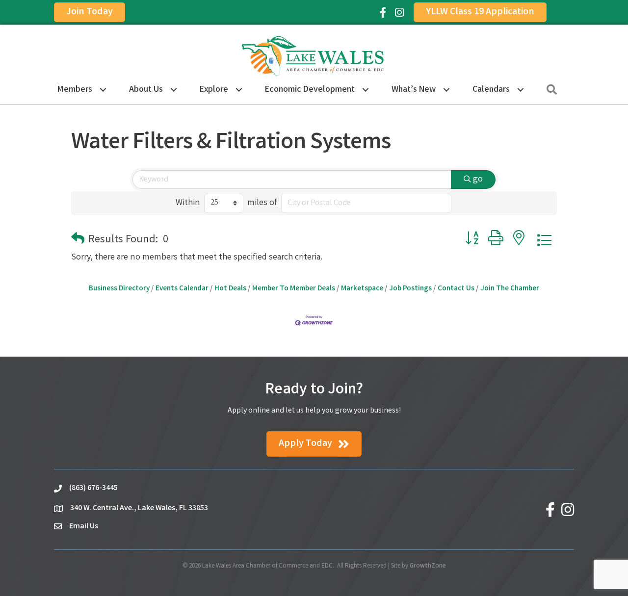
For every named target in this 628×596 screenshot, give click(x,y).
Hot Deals (230, 289)
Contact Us (456, 289)
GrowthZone (428, 566)
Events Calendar (182, 289)
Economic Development (310, 89)
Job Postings (410, 289)
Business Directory (119, 289)
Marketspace (362, 289)
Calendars (491, 89)
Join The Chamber (509, 289)
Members (74, 89)
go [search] (478, 179)
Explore (214, 89)
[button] (77, 241)
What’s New (414, 89)
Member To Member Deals (293, 289)
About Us (146, 89)
